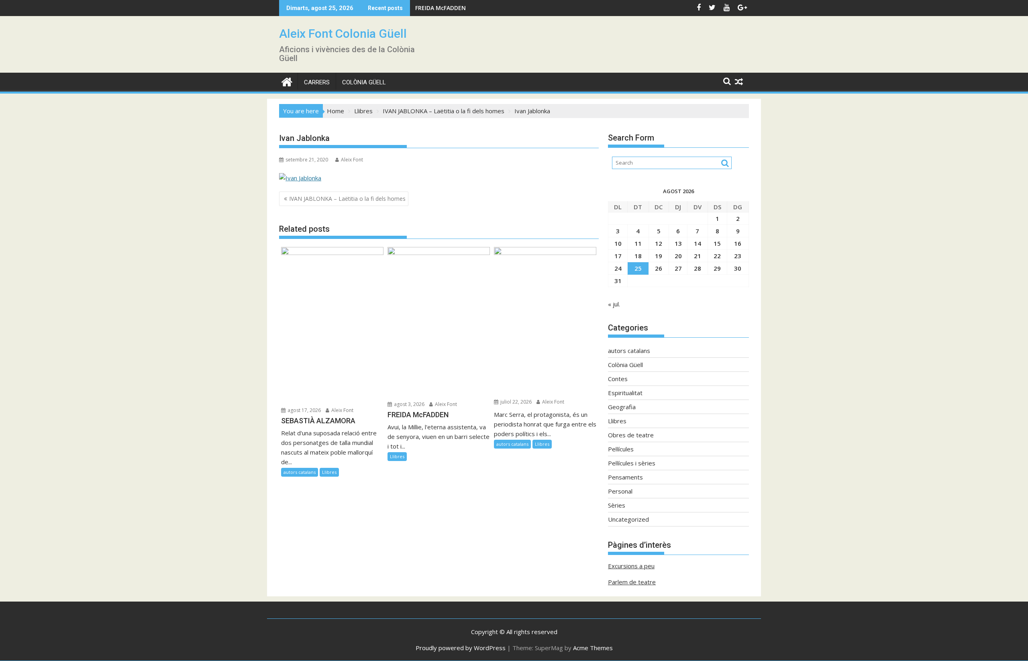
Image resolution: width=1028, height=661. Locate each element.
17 (618, 256)
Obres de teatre (631, 435)
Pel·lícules (621, 449)
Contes (618, 379)
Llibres (329, 472)
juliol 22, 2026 (515, 401)
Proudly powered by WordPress (461, 648)
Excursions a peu (631, 566)
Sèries (616, 505)
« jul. (614, 304)
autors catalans (300, 472)
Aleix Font (352, 159)
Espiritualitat (625, 393)
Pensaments (625, 477)
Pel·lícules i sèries (631, 463)
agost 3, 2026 (408, 404)
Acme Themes (593, 648)
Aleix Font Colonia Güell (343, 34)
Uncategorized (628, 519)
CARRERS (317, 82)
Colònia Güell (364, 82)
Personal (620, 491)
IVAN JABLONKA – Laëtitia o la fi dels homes (347, 198)
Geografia (622, 407)
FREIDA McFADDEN (440, 8)
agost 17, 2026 (303, 410)
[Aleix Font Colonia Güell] (287, 81)
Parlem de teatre (632, 582)
